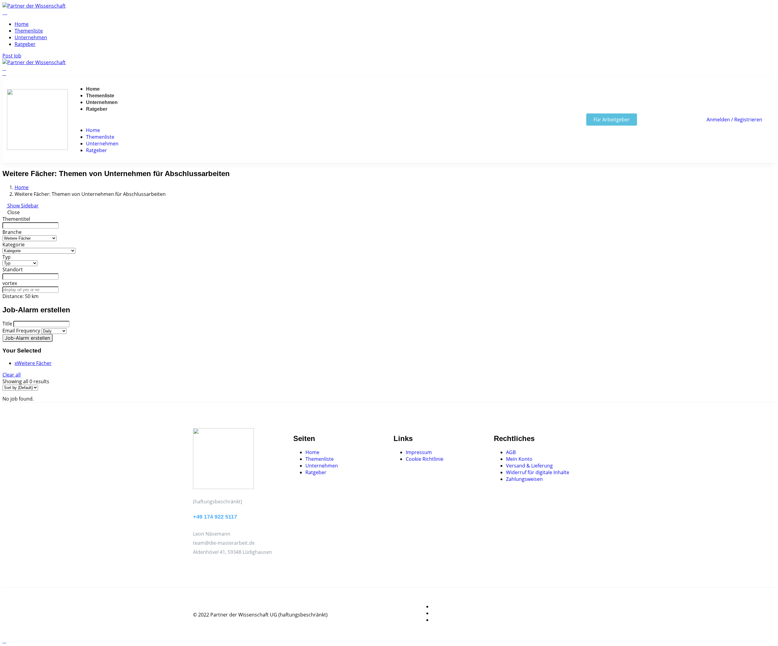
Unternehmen (31, 37)
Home (22, 24)
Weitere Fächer (33, 363)
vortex (9, 283)
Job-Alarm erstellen (27, 338)
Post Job (11, 55)
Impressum (419, 452)
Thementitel (16, 219)
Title (7, 323)
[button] (96, 119)
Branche (12, 232)
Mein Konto (519, 459)
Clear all (11, 374)
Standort (12, 269)
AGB (511, 452)
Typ (6, 257)
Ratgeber (25, 44)
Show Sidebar (22, 205)
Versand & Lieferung (529, 465)
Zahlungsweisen (524, 479)
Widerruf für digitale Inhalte (537, 472)
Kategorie (13, 244)
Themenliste (29, 30)
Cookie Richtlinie (424, 459)
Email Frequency (21, 330)
